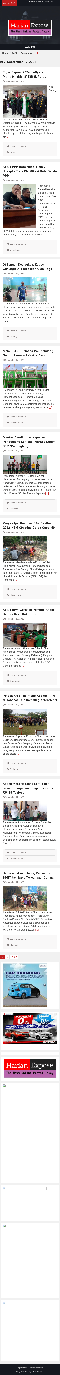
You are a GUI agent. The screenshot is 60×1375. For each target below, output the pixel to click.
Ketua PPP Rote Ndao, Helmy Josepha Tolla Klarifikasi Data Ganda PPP (30, 171)
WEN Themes (38, 1371)
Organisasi (15, 681)
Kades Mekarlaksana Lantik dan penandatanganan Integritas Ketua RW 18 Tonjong (28, 788)
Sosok (13, 152)
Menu (31, 46)
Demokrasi (15, 250)
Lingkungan (15, 595)
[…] (8, 137)
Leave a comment (18, 146)
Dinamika (14, 508)
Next (14, 957)
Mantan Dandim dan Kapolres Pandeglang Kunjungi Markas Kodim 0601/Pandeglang (29, 442)
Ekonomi (14, 945)
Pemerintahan (16, 423)
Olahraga (14, 336)
